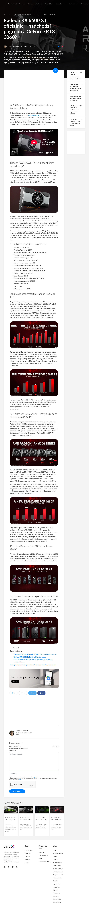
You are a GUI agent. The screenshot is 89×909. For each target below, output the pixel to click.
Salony (55, 856)
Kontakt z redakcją (44, 861)
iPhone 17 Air (57, 899)
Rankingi (27, 859)
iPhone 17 (56, 896)
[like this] (62, 46)
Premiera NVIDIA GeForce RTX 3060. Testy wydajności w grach (35, 654)
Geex (5, 15)
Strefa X (27, 862)
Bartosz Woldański (13, 46)
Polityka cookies (58, 853)
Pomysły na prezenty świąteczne (56, 890)
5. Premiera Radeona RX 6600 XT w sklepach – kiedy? (75, 122)
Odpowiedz (12, 750)
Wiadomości (11, 15)
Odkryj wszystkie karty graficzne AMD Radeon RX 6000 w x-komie (32, 665)
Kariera (55, 859)
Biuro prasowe (57, 862)
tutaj (20, 779)
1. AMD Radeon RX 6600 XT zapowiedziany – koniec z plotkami (76, 76)
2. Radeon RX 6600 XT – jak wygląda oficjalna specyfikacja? (75, 87)
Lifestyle (27, 856)
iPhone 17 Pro (57, 902)
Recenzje (27, 853)
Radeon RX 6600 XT (33, 115)
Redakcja (41, 852)
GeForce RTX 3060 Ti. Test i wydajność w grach (30, 657)
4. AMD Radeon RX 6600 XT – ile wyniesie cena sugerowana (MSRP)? (76, 109)
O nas (54, 850)
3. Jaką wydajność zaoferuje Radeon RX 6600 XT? (75, 98)
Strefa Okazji (57, 865)
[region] (34, 87)
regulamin (35, 777)
